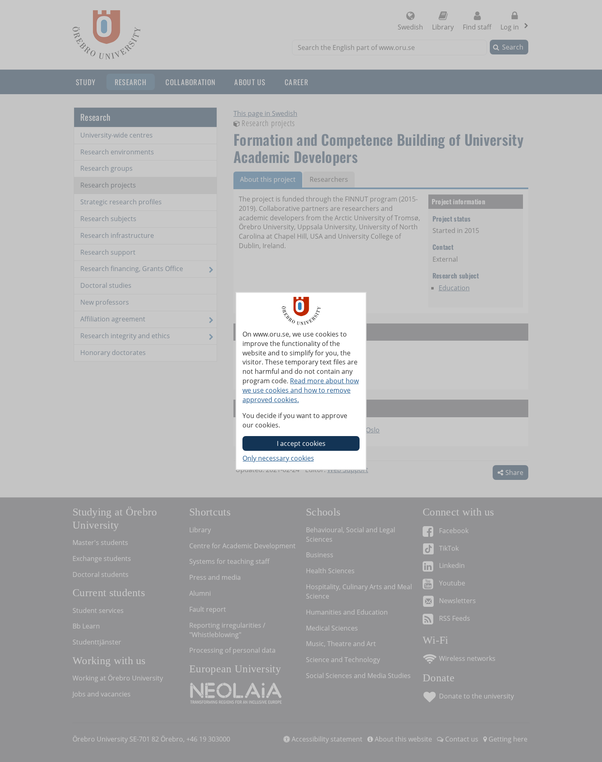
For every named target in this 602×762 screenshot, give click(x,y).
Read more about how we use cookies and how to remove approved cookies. (300, 390)
